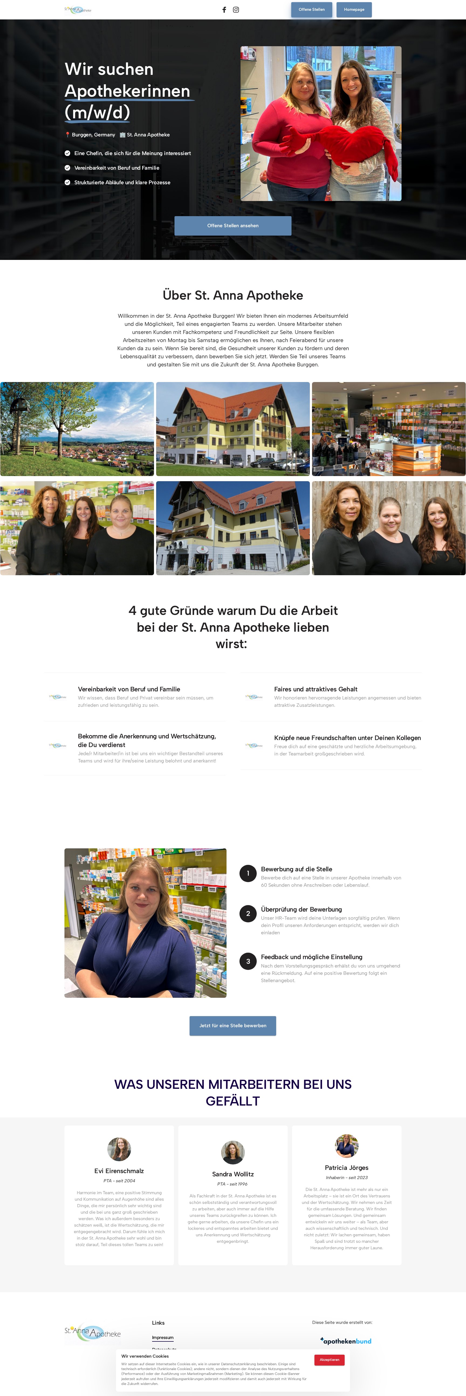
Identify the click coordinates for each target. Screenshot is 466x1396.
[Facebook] (226, 9)
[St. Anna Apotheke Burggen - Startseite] (77, 10)
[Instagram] (238, 9)
